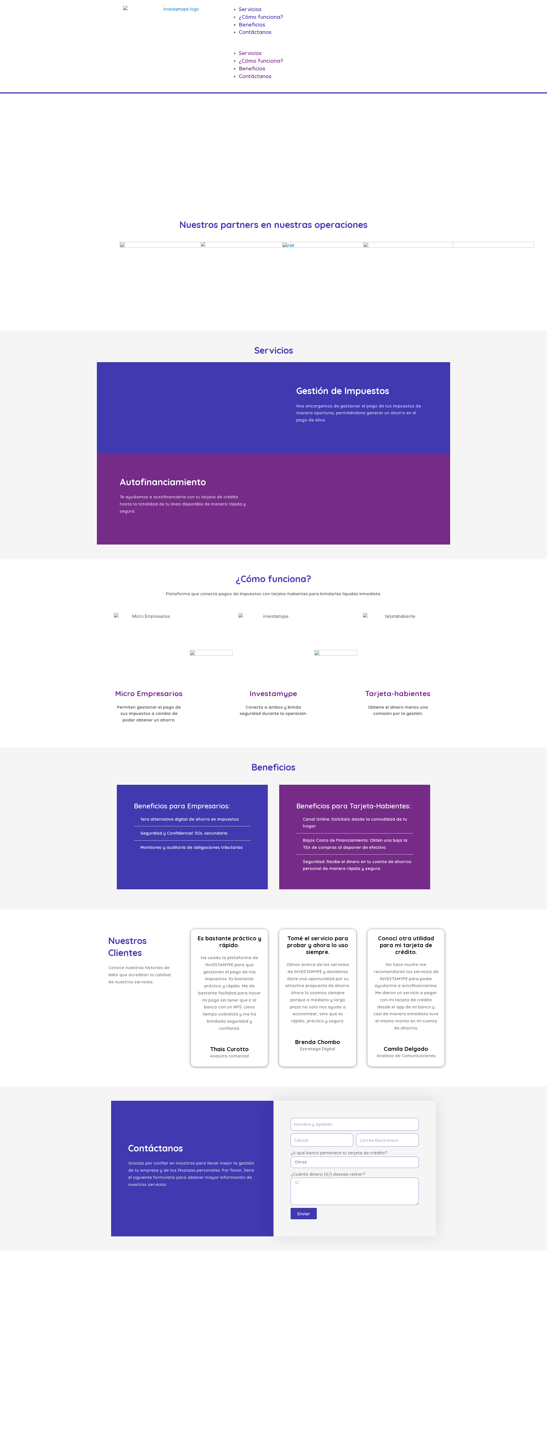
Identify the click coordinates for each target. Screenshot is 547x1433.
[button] (329, 46)
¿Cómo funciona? (261, 16)
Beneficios (252, 24)
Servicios (250, 9)
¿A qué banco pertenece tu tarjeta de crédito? (339, 1152)
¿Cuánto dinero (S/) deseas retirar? (328, 1174)
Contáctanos (255, 31)
